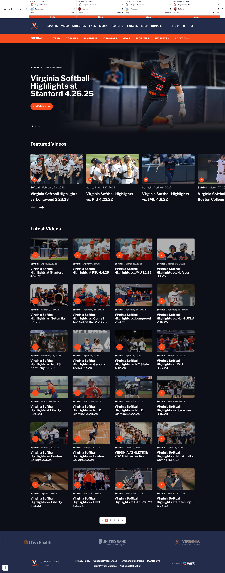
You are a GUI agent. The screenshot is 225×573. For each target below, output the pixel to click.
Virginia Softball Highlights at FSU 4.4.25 (91, 270)
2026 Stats (109, 38)
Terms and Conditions (132, 561)
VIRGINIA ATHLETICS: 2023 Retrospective (131, 454)
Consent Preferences (105, 561)
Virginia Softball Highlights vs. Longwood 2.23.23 (53, 197)
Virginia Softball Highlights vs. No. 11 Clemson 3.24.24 (87, 410)
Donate (156, 25)
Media (103, 25)
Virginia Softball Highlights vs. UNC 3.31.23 (86, 502)
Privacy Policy (82, 561)
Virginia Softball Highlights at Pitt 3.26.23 (133, 500)
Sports (52, 25)
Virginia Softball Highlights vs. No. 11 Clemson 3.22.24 (129, 410)
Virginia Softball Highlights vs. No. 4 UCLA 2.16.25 (175, 318)
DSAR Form (153, 561)
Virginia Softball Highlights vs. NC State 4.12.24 (132, 364)
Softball (36, 67)
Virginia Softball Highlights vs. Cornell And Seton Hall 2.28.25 (90, 318)
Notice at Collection (130, 566)
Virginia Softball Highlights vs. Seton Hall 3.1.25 (48, 318)
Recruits (117, 25)
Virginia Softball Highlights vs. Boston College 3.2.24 (88, 456)
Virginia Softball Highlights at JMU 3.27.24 (170, 364)
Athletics (79, 25)
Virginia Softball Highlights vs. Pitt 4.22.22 (109, 197)
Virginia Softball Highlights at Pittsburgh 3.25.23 (175, 502)
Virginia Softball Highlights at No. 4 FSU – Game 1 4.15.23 (175, 456)
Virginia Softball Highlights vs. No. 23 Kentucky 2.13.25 (45, 364)
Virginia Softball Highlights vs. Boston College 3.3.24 (46, 456)
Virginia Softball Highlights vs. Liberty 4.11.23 (46, 502)
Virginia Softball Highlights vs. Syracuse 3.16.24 (174, 410)
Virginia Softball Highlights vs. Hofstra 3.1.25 (173, 272)
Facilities (142, 38)
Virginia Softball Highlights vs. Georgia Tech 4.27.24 (89, 364)
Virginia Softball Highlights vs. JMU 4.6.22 (165, 197)
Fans (92, 25)
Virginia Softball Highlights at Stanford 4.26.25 (62, 85)
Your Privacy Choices (105, 566)
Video (65, 25)
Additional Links (187, 38)
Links (52, 17)
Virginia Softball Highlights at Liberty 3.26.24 (45, 410)
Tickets (132, 25)
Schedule (90, 38)
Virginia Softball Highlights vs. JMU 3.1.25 (133, 270)
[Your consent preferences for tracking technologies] (5, 568)
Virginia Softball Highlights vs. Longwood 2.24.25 (133, 318)
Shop (144, 25)
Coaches (72, 38)
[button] (222, 9)
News (126, 38)
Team (56, 38)
